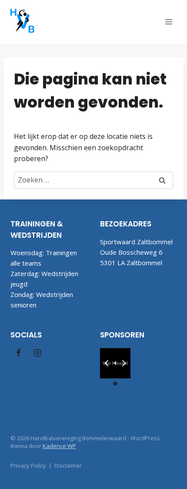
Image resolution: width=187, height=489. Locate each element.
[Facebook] (18, 352)
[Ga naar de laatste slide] (107, 363)
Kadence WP (59, 446)
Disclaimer (68, 465)
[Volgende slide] (123, 363)
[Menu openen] (168, 21)
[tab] (112, 372)
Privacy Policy (28, 465)
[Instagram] (37, 352)
